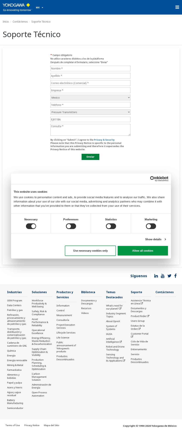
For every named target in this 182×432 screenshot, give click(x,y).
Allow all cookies (142, 250)
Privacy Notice (31, 425)
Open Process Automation (39, 394)
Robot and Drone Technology (115, 348)
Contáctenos (20, 21)
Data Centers (14, 305)
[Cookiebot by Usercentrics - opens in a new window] (152, 178)
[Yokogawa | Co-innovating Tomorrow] (17, 7)
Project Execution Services (66, 326)
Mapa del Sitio (51, 425)
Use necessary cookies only (90, 250)
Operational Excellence (38, 331)
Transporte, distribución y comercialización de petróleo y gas (16, 333)
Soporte (136, 292)
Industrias (14, 292)
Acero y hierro (14, 387)
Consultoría (63, 320)
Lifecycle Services (66, 332)
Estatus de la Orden (138, 327)
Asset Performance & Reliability (40, 322)
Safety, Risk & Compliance (39, 313)
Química (11, 350)
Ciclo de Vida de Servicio (139, 343)
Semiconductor (15, 408)
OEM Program (14, 300)
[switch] (71, 226)
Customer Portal (139, 333)
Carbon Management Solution (39, 376)
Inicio (6, 21)
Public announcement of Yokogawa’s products (66, 347)
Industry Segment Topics (116, 315)
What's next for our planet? (114, 307)
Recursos (86, 308)
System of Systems (111, 327)
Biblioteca (88, 292)
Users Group (138, 320)
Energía (11, 355)
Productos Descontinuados (65, 358)
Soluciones (39, 292)
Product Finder (138, 316)
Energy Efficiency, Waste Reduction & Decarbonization (42, 341)
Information (63, 305)
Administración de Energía (41, 386)
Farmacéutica (14, 369)
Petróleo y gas (15, 310)
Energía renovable (17, 360)
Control (61, 310)
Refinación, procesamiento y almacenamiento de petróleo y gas (16, 319)
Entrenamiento (139, 349)
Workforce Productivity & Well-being (39, 303)
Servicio (135, 354)
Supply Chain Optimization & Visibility (40, 352)
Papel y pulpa (14, 382)
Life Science (63, 337)
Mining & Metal (15, 365)
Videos (85, 313)
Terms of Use (12, 425)
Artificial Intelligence (112, 340)
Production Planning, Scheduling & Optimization (39, 364)
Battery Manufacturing (15, 401)
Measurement (64, 315)
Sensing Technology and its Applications (115, 357)
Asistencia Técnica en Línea (141, 302)
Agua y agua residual (14, 394)
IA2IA (109, 334)
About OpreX (113, 321)
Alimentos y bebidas (13, 376)
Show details (153, 239)
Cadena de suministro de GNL (17, 344)
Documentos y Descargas (89, 302)
